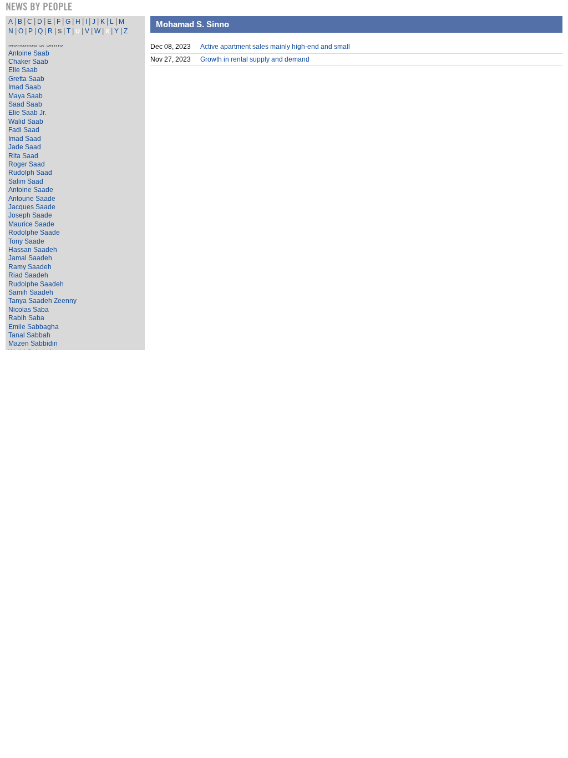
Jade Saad (24, 147)
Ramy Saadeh (30, 267)
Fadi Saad (23, 130)
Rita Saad (23, 156)
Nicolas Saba (28, 310)
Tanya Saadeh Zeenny (42, 301)
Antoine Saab (28, 53)
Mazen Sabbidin (33, 343)
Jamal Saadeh (30, 258)
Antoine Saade (30, 190)
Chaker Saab (28, 61)
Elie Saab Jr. (27, 113)
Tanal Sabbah (29, 335)
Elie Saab (23, 70)
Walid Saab (25, 121)
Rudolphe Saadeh (36, 284)
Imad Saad (24, 139)
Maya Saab (25, 96)
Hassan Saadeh (32, 250)
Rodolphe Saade (34, 232)
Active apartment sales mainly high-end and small (275, 46)
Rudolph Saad (30, 172)
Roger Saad (26, 164)
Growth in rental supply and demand (255, 59)
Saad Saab (25, 104)
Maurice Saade (31, 224)
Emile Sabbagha (33, 327)
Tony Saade (26, 241)
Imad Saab (24, 87)
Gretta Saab (26, 79)
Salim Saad (25, 181)
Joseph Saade (30, 215)
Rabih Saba (26, 318)
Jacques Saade (31, 207)
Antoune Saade (31, 199)
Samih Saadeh (30, 292)
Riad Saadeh (28, 275)
